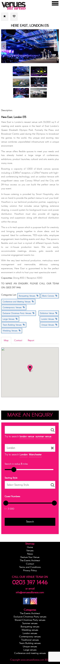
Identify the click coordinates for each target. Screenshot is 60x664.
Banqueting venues (30, 626)
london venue (27, 436)
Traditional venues (30, 640)
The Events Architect (30, 560)
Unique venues (30, 646)
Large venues (30, 650)
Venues (30, 550)
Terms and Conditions (30, 567)
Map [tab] (6, 340)
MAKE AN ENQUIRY (30, 415)
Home (30, 547)
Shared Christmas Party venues (30, 620)
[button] (30, 368)
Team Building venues (30, 643)
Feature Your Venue (29, 557)
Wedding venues (30, 630)
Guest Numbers (12, 496)
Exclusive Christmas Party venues (30, 616)
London (24, 454)
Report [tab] (31, 340)
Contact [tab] (18, 340)
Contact (30, 564)
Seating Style (11, 478)
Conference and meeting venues (30, 653)
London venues (30, 633)
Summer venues (30, 623)
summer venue (43, 436)
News (30, 554)
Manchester (35, 454)
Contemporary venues (30, 636)
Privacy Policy (30, 570)
